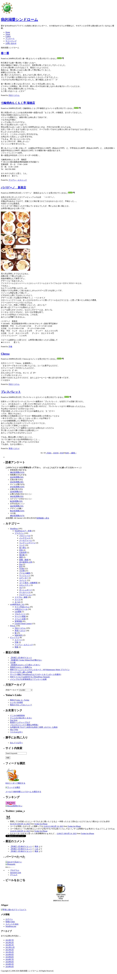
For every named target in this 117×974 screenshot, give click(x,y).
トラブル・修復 (21, 597)
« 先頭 (48, 453)
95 (68, 453)
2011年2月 (9, 952)
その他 (22, 571)
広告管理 (23, 552)
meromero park (15, 873)
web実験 (18, 612)
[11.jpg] (8, 270)
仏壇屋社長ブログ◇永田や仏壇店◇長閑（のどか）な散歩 (34, 727)
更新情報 (18, 621)
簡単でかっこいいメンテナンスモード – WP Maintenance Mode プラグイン (40, 670)
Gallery (8, 36)
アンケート (10, 39)
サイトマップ (10, 41)
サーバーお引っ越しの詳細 (21, 672)
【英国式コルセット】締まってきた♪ (25, 665)
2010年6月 (9, 962)
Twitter (21, 568)
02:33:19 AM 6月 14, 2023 (20, 824)
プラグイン (19, 533)
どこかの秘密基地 (17, 715)
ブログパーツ (20, 614)
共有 (21, 550)
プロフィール (24, 536)
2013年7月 (9, 940)
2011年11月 (10, 947)
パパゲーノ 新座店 (13, 187)
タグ (21, 588)
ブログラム (14, 870)
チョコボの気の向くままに (21, 718)
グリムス (13, 875)
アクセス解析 (24, 573)
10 (54, 453)
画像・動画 (23, 560)
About (7, 34)
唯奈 (36, 846)
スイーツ (18, 640)
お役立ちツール (21, 609)
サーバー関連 (20, 616)
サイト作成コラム (22, 607)
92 (63, 453)
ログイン (9, 919)
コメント (23, 580)
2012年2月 (9, 943)
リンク (22, 545)
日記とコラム (14, 95)
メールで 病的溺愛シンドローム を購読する (23, 792)
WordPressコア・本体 (23, 531)
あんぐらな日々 (16, 743)
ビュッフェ (14, 637)
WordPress (14, 529)
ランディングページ (27, 543)
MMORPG (19, 635)
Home (7, 32)
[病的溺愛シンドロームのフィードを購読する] (12, 781)
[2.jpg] (8, 222)
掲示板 (22, 555)
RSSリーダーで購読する (15, 783)
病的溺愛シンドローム (19, 19)
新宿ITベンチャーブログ (20, 722)
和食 (16, 647)
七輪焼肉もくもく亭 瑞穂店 (18, 102)
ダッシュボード (25, 590)
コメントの (11, 924)
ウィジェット (24, 575)
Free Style (13, 720)
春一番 (5, 53)
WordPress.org (10, 926)
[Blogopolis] (10, 864)
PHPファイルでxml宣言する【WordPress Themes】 (30, 677)
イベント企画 (20, 619)
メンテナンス (24, 538)
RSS (21, 566)
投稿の (10, 922)
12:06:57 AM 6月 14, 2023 (67, 833)
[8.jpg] (23, 244)
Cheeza (5, 353)
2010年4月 (9, 967)
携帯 (21, 557)
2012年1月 (9, 945)
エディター (23, 578)
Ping (21, 564)
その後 (13, 662)
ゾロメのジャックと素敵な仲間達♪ (24, 725)
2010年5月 (9, 964)
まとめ (17, 602)
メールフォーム (25, 540)
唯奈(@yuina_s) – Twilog (19, 700)
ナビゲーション (25, 595)
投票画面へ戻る (42, 518)
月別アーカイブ (11, 690)
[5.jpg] (8, 233)
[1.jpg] (23, 270)
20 (56, 453)
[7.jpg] (8, 244)
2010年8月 (9, 957)
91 (61, 453)
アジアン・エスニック (18, 180)
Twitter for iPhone (40, 824)
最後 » (73, 453)
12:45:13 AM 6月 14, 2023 (53, 826)
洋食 (10, 347)
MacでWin (14, 730)
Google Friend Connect (23, 624)
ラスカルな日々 (16, 732)
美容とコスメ (14, 448)
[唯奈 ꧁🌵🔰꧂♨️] (8, 820)
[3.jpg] (23, 222)
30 (57, 453)
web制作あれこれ (17, 604)
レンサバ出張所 (16, 702)
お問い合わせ (10, 43)
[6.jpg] (23, 233)
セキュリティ (24, 585)
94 (66, 453)
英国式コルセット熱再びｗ (21, 667)
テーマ (17, 600)
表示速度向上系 (25, 562)
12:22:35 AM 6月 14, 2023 (20, 831)
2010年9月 (9, 955)
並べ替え (23, 548)
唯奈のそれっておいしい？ (21, 705)
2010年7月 (9, 959)
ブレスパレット (11, 391)
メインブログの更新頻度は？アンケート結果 (28, 679)
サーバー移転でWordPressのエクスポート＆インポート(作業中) (35, 674)
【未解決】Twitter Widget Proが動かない (26, 660)
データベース (24, 592)
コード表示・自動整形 (28, 583)
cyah (36, 849)
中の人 (13, 626)
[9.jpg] (8, 259)
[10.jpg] (22, 259)
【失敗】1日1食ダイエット (21, 658)
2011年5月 (9, 950)
